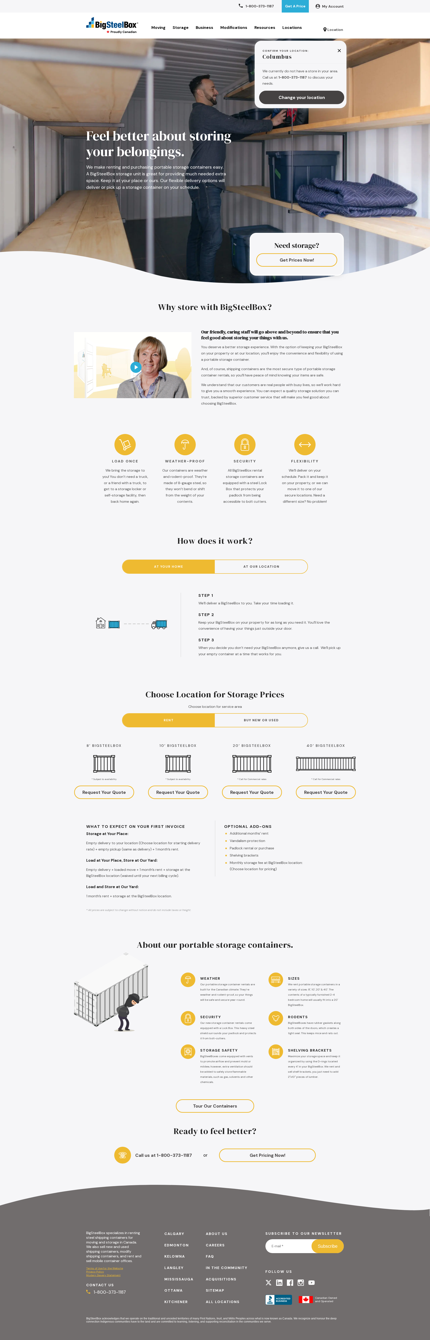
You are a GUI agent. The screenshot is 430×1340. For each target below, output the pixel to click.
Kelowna (174, 1256)
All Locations (223, 1301)
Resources (264, 27)
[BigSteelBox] (112, 26)
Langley (174, 1267)
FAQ (210, 1256)
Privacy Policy (95, 1271)
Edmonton (176, 1245)
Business (204, 27)
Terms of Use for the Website (104, 1268)
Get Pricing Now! (267, 1155)
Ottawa (173, 1290)
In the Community (226, 1267)
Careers (215, 1245)
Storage (181, 27)
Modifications (233, 27)
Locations (292, 27)
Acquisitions (221, 1279)
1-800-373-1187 (109, 1292)
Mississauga (179, 1279)
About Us (217, 1233)
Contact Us (100, 1285)
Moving (158, 27)
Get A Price (295, 6)
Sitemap (215, 1290)
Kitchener (176, 1301)
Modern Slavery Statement (103, 1275)
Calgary (174, 1233)
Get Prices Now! (297, 260)
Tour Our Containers (215, 1106)
